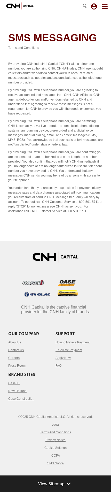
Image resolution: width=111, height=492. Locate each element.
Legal (56, 424)
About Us (14, 342)
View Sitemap (51, 484)
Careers (14, 358)
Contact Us (16, 350)
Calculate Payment (69, 350)
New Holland (17, 391)
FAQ (58, 365)
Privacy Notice (55, 440)
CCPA (55, 455)
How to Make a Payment (73, 342)
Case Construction (21, 399)
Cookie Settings (55, 448)
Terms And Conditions (55, 432)
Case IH (14, 383)
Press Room (17, 365)
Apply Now (63, 358)
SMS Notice (55, 463)
